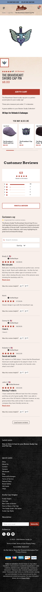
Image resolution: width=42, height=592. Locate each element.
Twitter (4, 534)
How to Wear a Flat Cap (10, 506)
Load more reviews (21, 422)
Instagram (13, 534)
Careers (5, 469)
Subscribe (34, 524)
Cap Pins (10, 13)
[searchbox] (21, 240)
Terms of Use (21, 543)
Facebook (8, 534)
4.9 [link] (13, 71)
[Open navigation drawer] (4, 8)
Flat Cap (5, 501)
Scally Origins (6, 499)
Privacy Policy (30, 543)
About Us (5, 464)
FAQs (4, 489)
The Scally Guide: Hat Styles (12, 508)
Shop (4, 462)
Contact (4, 466)
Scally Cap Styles (8, 511)
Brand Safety (6, 484)
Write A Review (21, 206)
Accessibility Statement (21, 547)
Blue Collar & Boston (9, 503)
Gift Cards (5, 486)
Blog (3, 474)
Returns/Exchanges (9, 476)
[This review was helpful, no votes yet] (21, 286)
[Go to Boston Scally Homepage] (21, 8)
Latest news (7, 440)
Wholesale (5, 471)
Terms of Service (8, 479)
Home (4, 13)
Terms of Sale (11, 543)
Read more (6, 280)
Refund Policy (7, 481)
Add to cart (21, 92)
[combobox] (21, 245)
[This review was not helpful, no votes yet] (25, 286)
